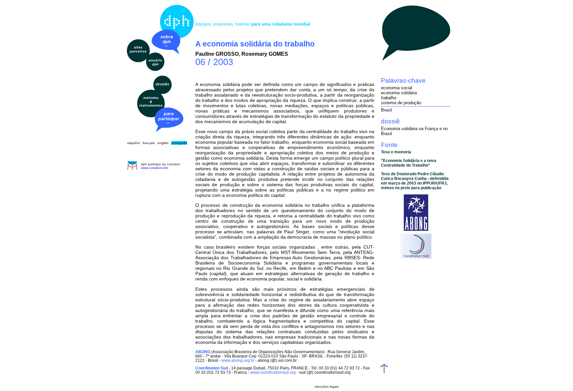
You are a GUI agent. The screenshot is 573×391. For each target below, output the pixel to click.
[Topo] (384, 371)
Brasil (386, 110)
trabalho (388, 97)
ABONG (202, 352)
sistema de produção (401, 102)
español (133, 143)
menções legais (327, 386)
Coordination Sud (211, 368)
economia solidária (399, 92)
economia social (396, 87)
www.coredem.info (154, 168)
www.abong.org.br (238, 360)
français (149, 143)
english (163, 143)
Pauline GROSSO (217, 54)
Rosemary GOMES (264, 54)
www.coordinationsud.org (273, 372)
